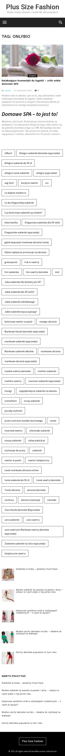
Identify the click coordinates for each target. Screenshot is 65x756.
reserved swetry (13, 430)
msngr (8, 391)
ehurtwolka (11, 222)
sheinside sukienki (39, 430)
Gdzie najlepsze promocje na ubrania (25, 252)
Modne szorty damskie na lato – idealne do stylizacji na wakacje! (31, 714)
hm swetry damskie (37, 272)
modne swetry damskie (17, 371)
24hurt (8, 153)
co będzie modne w (15, 192)
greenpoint (11, 262)
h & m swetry (31, 262)
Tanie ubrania (12, 490)
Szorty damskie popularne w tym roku (22, 723)
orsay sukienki (32, 400)
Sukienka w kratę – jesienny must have (22, 683)
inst (57, 272)
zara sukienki (11, 519)
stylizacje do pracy (14, 450)
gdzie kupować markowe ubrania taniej (26, 242)
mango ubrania (48, 321)
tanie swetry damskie (48, 480)
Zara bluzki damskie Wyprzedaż (22, 509)
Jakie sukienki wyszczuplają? (20, 311)
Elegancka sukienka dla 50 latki (42, 222)
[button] (60, 22)
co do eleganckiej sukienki (19, 202)
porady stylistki (13, 410)
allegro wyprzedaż (46, 173)
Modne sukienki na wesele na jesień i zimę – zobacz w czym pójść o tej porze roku (30, 692)
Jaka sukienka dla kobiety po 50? (22, 282)
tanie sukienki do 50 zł (16, 480)
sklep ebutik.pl (36, 440)
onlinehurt (10, 400)
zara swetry (33, 519)
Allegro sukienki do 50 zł (18, 163)
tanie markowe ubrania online (21, 470)
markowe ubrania (50, 351)
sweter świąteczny (38, 460)
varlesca (9, 500)
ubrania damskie (36, 490)
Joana (8, 90)
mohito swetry (12, 381)
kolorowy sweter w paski (18, 321)
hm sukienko (11, 272)
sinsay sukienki (12, 440)
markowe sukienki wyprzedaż (21, 341)
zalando (51, 500)
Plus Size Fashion (32, 7)
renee (53, 420)
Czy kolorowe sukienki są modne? (23, 212)
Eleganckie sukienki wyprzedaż (21, 232)
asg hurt (9, 182)
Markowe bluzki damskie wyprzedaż (24, 331)
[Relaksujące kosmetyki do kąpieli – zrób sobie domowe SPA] (32, 61)
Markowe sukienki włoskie (19, 351)
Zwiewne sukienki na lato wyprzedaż (25, 543)
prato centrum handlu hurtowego (23, 420)
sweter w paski (12, 460)
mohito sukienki (47, 371)
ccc (47, 182)
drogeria (32, 76)
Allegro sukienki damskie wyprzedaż (39, 153)
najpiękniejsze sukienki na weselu (38, 391)
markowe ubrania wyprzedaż (20, 361)
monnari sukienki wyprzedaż (44, 381)
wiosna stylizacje (30, 500)
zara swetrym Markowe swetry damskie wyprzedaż (26, 531)
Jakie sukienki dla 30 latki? (19, 291)
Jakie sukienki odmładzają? (19, 301)
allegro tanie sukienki (16, 173)
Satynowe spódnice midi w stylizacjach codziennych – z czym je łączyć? (31, 703)
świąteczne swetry (15, 553)
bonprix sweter (29, 182)
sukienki (37, 450)
